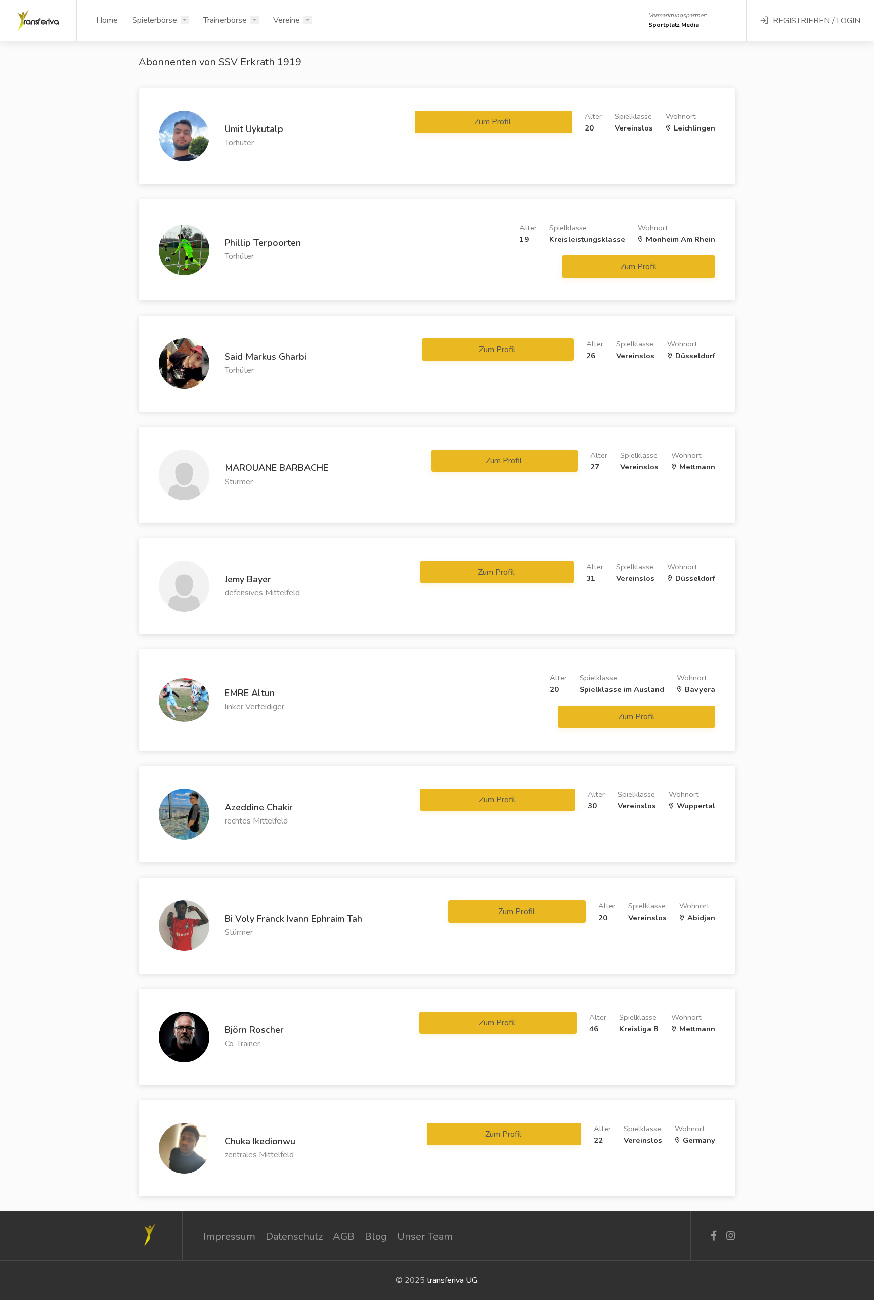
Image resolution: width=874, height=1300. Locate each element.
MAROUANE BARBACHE (276, 468)
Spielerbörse (154, 20)
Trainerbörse (225, 20)
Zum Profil (493, 121)
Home (107, 20)
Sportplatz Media (673, 25)
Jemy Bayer (248, 579)
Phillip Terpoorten (263, 243)
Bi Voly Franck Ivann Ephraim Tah (293, 919)
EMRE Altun (250, 693)
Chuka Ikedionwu (260, 1141)
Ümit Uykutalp (254, 129)
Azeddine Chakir (259, 807)
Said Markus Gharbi (266, 357)
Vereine (286, 20)
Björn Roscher (254, 1030)
